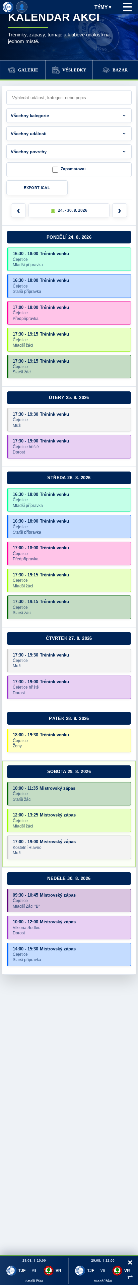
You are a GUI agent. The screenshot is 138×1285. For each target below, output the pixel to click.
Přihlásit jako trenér (21, 7)
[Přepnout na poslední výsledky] (130, 1277)
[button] (69, 210)
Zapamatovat (73, 169)
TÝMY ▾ (102, 7)
